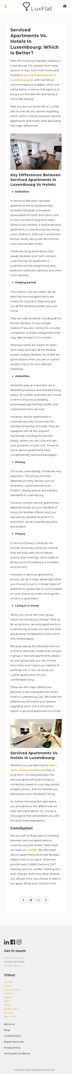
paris (7, 1001)
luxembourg (12, 989)
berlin (7, 1004)
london (8, 981)
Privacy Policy (12, 1047)
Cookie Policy (12, 1035)
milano (8, 997)
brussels (9, 1012)
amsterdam (11, 1008)
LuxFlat (41, 8)
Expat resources (13, 1041)
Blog (7, 1029)
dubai (7, 985)
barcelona (10, 1016)
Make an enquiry (14, 957)
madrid (8, 993)
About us (9, 1024)
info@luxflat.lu (12, 965)
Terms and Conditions (17, 1053)
